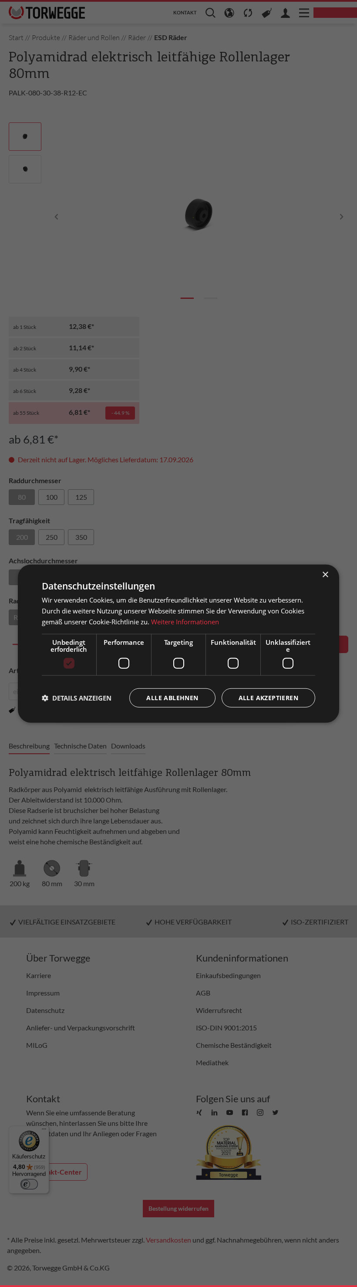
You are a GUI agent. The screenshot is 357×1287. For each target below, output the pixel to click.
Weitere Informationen (185, 621)
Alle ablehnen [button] (172, 697)
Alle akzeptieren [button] (268, 697)
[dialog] (178, 644)
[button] (76, 697)
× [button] (325, 575)
